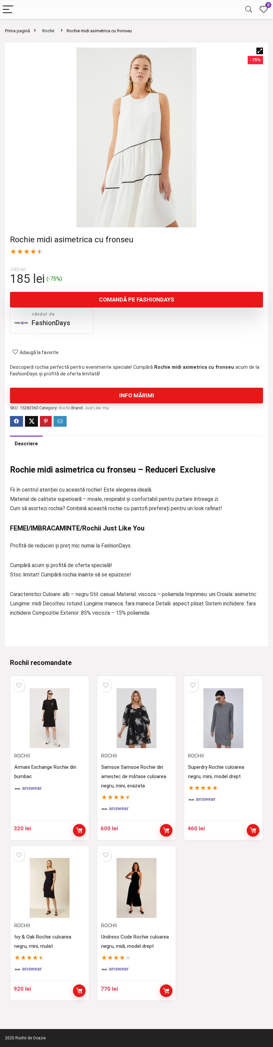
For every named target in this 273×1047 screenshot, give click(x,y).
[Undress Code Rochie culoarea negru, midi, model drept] (136, 888)
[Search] (249, 10)
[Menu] (8, 10)
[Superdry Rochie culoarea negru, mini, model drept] (223, 718)
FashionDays (51, 323)
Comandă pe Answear (166, 830)
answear (32, 788)
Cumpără (79, 830)
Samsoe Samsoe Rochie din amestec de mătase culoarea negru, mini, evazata (133, 776)
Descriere (26, 444)
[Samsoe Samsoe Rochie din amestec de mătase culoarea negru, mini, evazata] (136, 718)
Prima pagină (17, 30)
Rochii (48, 30)
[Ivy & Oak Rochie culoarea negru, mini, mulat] (49, 888)
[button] (259, 51)
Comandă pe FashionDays (136, 299)
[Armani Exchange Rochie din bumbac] (49, 718)
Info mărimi (136, 395)
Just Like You (97, 407)
